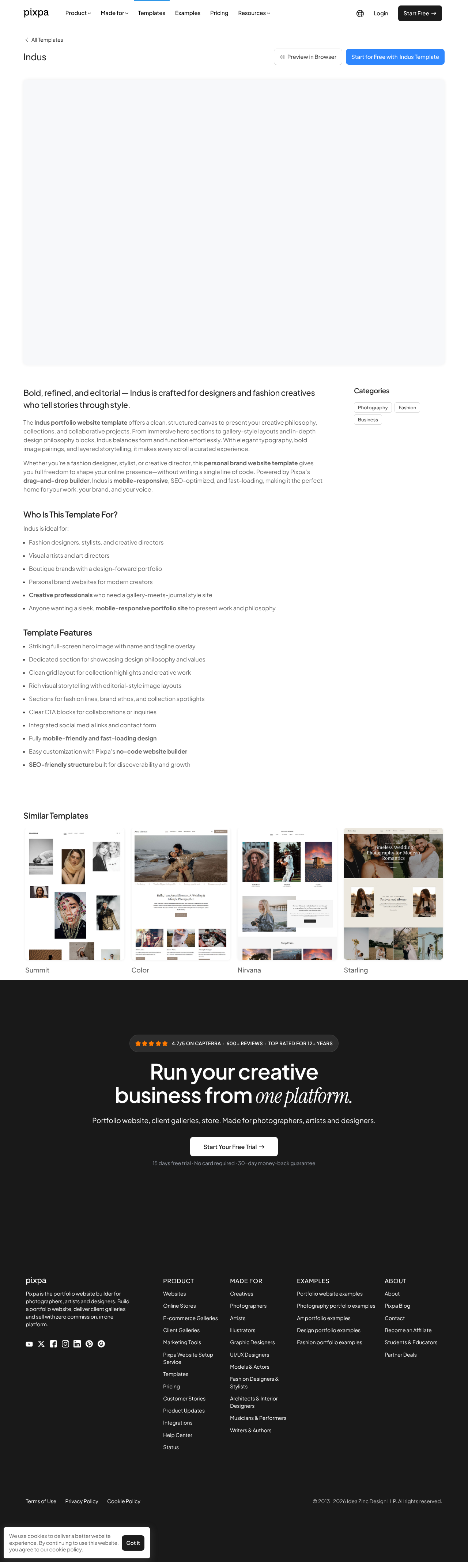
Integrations (177, 1422)
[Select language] (360, 13)
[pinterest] (89, 1343)
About (392, 1293)
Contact (395, 1318)
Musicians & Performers (258, 1418)
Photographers (248, 1306)
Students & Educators (411, 1342)
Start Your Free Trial (230, 1146)
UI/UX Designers (249, 1354)
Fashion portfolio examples (329, 1342)
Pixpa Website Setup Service (188, 1358)
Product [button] (76, 13)
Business (368, 419)
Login (381, 13)
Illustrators (242, 1330)
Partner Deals (401, 1354)
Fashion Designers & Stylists (254, 1383)
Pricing (219, 13)
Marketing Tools (182, 1342)
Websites (174, 1293)
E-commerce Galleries (190, 1318)
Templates (151, 13)
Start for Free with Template (395, 56)
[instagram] (65, 1343)
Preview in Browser (311, 56)
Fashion (407, 407)
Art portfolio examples (324, 1318)
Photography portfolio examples (336, 1306)
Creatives (241, 1293)
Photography (373, 407)
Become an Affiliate (408, 1330)
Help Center (177, 1435)
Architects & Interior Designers (254, 1402)
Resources (252, 13)
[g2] (101, 1343)
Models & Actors (249, 1367)
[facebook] (53, 1343)
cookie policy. (66, 1549)
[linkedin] (77, 1343)
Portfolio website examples (330, 1293)
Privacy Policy (81, 1501)
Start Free (416, 13)
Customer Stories (184, 1398)
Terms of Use (41, 1501)
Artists (237, 1318)
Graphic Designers (252, 1342)
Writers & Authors (250, 1430)
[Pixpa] (36, 13)
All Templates (47, 40)
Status (171, 1447)
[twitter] (41, 1343)
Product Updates (184, 1410)
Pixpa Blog (397, 1306)
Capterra (208, 1043)
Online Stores (179, 1306)
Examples (187, 13)
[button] (115, 13)
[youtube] (29, 1343)
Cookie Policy (123, 1501)
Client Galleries (181, 1330)
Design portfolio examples (329, 1330)
